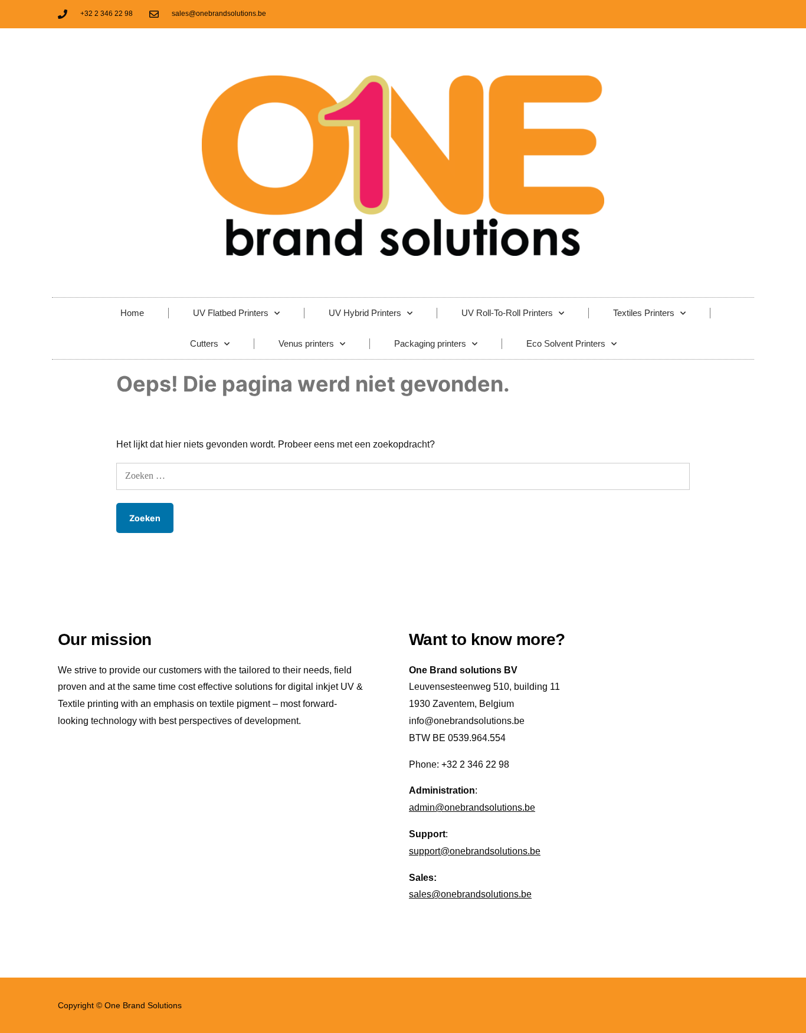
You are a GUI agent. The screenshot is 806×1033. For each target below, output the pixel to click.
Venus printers (306, 343)
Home (132, 313)
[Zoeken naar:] (403, 476)
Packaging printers (430, 343)
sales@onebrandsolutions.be (470, 894)
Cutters (204, 343)
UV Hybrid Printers (365, 313)
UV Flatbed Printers (230, 313)
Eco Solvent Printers (565, 343)
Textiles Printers (643, 313)
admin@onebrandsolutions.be (472, 807)
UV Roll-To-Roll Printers (507, 313)
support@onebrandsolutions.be (474, 851)
